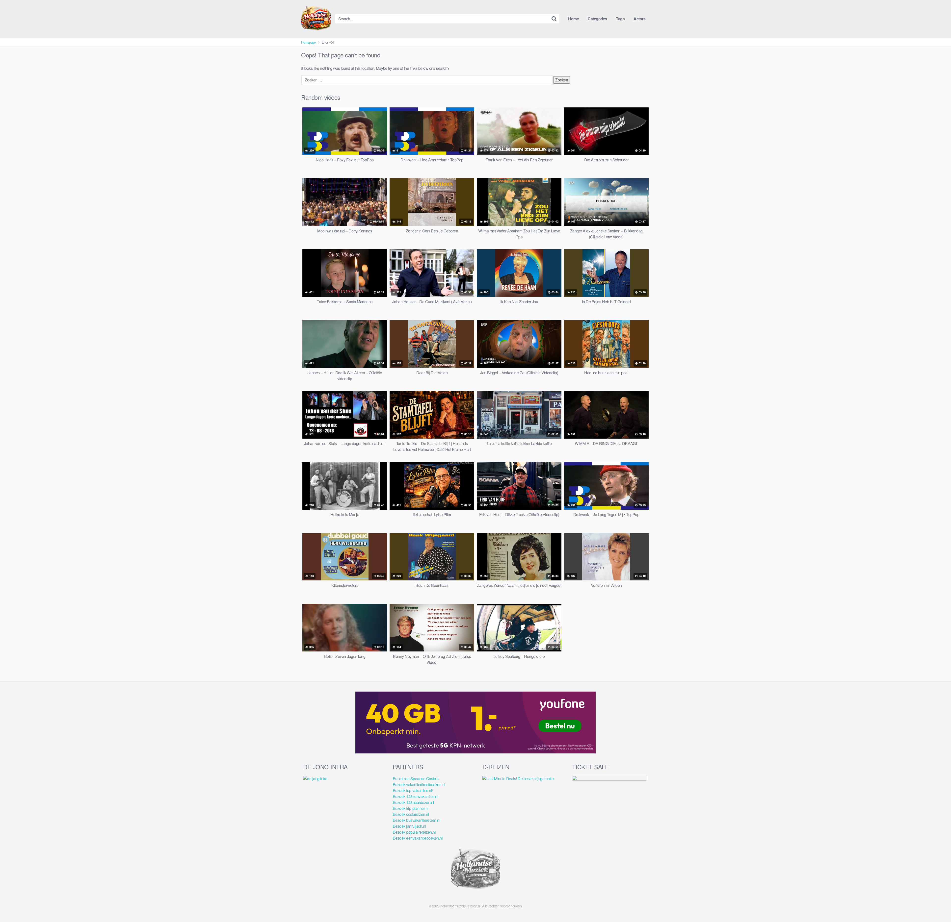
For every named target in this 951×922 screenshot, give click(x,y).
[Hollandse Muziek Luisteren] (316, 19)
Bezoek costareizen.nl (411, 814)
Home (573, 19)
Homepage (308, 42)
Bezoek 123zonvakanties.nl (415, 796)
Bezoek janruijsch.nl (409, 826)
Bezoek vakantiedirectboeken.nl (419, 784)
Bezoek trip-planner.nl (410, 808)
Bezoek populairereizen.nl (414, 832)
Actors (639, 19)
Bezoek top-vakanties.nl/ (413, 790)
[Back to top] (937, 906)
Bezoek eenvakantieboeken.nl (418, 838)
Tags (620, 19)
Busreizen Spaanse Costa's (416, 778)
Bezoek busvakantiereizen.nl (416, 820)
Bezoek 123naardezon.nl (413, 802)
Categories (597, 19)
